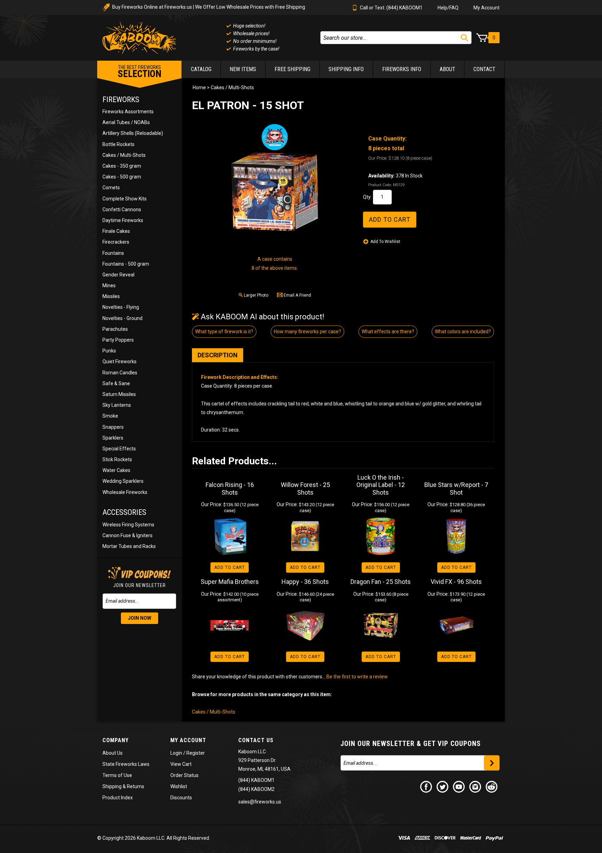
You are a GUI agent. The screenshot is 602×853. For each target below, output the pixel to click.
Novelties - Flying (120, 307)
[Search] (464, 37)
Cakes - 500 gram (121, 177)
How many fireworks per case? (307, 331)
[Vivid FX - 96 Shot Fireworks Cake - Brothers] (456, 625)
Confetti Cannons (121, 209)
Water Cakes (116, 470)
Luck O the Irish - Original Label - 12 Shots (380, 485)
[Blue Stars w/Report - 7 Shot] (456, 536)
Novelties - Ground (122, 318)
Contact (484, 69)
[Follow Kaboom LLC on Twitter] (442, 786)
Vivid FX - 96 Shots (456, 581)
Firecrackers (115, 242)
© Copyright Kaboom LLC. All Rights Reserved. (153, 838)
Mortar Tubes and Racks (129, 546)
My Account (486, 7)
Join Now (139, 618)
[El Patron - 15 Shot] (274, 191)
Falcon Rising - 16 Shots (230, 488)
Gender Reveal (118, 274)
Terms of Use (117, 775)
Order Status (184, 775)
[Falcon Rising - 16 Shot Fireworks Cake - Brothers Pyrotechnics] (229, 536)
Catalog (201, 69)
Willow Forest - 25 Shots (305, 488)
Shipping (112, 786)
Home (199, 87)
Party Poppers (118, 340)
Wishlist (178, 786)
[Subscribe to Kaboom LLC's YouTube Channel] (459, 786)
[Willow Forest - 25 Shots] (305, 536)
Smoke (110, 416)
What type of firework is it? (224, 331)
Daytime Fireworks (122, 220)
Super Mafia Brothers (230, 581)
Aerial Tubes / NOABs (126, 122)
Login (176, 753)
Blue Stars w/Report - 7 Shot (456, 488)
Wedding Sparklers (123, 481)
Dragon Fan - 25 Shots (380, 581)
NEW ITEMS (243, 69)
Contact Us (255, 740)
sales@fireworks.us (259, 802)
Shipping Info (346, 69)
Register (195, 753)
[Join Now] (492, 762)
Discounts (181, 797)
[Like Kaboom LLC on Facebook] (426, 786)
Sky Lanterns (116, 405)
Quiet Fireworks (119, 361)
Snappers (113, 427)
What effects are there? (388, 331)
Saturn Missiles (119, 394)
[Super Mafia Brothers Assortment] (229, 625)
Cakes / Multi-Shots (124, 155)
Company (115, 740)
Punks (109, 350)
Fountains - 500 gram (125, 264)
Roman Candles (119, 372)
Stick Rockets (117, 459)
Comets (111, 187)
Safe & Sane (116, 383)
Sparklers (112, 438)
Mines (109, 285)
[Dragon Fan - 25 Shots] (381, 625)
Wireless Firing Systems (128, 524)
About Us (112, 753)
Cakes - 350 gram (121, 166)
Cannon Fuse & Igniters (127, 535)
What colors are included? (463, 331)
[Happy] (305, 625)
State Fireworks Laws (125, 764)
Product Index (117, 797)
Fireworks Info (401, 69)
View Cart (181, 764)
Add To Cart (229, 567)
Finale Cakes (116, 231)
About (447, 69)
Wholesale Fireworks (124, 492)
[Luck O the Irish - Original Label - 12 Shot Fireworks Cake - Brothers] (381, 536)
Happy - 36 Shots (305, 581)
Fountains (113, 253)
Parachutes (115, 329)
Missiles (111, 296)
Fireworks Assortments (128, 111)
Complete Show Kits (124, 198)
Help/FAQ (448, 7)
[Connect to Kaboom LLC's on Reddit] (492, 786)
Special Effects (119, 448)
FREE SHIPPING (292, 69)
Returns (135, 786)
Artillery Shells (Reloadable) (132, 133)
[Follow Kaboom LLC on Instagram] (475, 786)
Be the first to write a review (357, 676)
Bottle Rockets (118, 144)
